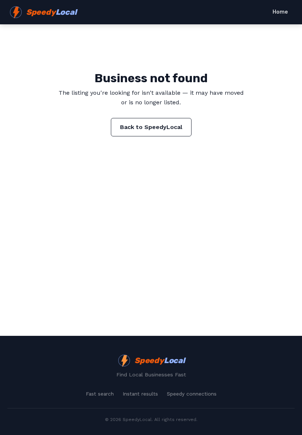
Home (280, 12)
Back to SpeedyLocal (151, 126)
